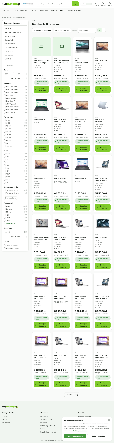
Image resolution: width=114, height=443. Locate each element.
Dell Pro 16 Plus (101, 238)
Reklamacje (6, 423)
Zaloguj (96, 5)
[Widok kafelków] (100, 30)
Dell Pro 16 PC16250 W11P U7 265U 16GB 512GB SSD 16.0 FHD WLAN (41, 239)
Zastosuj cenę (15, 78)
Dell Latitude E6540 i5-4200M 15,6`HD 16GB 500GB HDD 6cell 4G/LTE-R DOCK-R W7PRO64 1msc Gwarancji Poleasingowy (61, 62)
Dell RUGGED (9, 51)
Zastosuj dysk (15, 237)
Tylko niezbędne (98, 436)
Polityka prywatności (47, 426)
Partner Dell (44, 416)
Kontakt (103, 5)
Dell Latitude (9, 40)
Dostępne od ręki (12, 248)
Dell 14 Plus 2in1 (60, 179)
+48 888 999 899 (84, 416)
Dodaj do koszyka (42, 89)
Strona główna (6, 17)
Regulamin (43, 423)
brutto (88, 4)
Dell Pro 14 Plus (101, 61)
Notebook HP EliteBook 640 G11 (82, 62)
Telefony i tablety (57, 10)
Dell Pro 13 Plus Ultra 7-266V (60, 297)
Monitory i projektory (40, 10)
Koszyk (110, 5)
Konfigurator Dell (46, 420)
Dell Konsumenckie (11, 48)
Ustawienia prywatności (48, 432)
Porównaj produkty (43, 30)
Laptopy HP (9, 55)
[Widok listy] (104, 30)
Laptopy (6, 10)
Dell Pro (8, 29)
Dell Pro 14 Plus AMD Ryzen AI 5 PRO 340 (81, 121)
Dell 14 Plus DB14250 (99, 121)
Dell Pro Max (10, 36)
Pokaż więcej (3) (9, 223)
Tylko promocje (11, 245)
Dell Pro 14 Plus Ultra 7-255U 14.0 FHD (40, 297)
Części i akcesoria (74, 10)
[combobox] (56, 3)
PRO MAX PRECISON (13, 32)
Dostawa (5, 416)
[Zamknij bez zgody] (109, 420)
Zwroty (4, 420)
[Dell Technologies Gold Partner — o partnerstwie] (28, 4)
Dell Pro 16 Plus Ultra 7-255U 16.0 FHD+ (81, 239)
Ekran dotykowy (10, 198)
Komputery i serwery (21, 10)
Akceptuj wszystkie (75, 436)
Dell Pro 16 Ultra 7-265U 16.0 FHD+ (102, 180)
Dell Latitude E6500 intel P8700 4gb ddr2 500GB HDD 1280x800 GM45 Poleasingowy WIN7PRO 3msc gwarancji (41, 62)
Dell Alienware (10, 44)
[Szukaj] (75, 3)
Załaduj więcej (72, 395)
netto (83, 4)
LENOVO (8, 59)
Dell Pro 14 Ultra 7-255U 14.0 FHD (61, 121)
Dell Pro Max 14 (39, 120)
